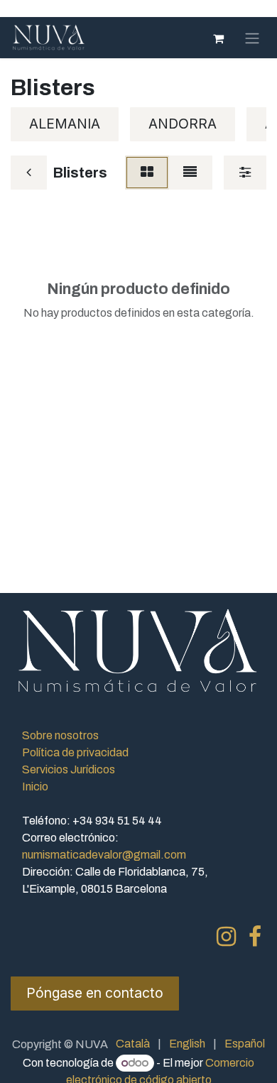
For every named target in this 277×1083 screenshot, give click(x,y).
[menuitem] (133, 1044)
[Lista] (190, 173)
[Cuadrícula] (147, 173)
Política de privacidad (75, 752)
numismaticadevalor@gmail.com (104, 855)
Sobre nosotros (60, 735)
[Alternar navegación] (252, 38)
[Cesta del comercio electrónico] (218, 37)
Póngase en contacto (94, 992)
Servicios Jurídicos (68, 769)
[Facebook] (255, 937)
